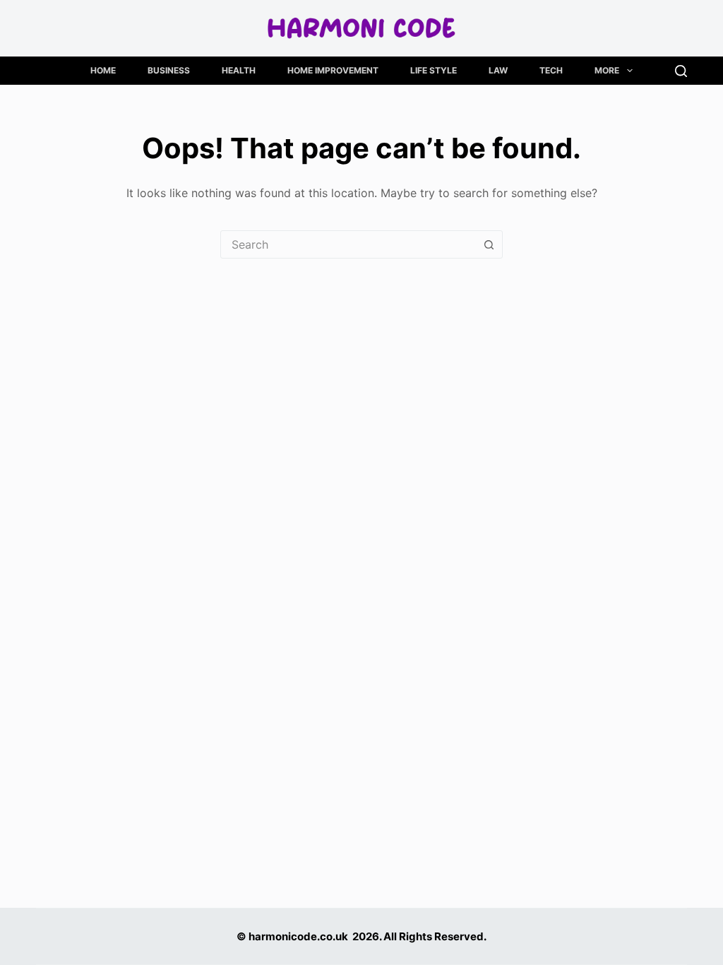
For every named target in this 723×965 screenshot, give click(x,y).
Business (169, 70)
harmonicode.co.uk (298, 936)
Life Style (433, 70)
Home (103, 70)
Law (498, 70)
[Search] (681, 71)
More (606, 70)
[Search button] (488, 244)
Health (239, 70)
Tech (551, 70)
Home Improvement (332, 70)
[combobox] (348, 244)
